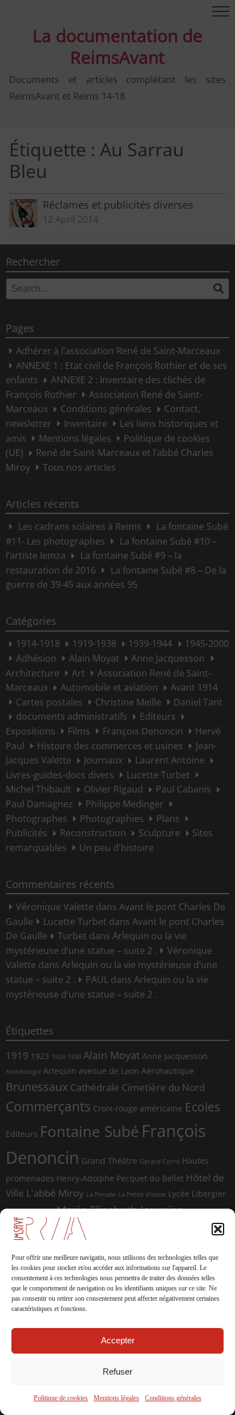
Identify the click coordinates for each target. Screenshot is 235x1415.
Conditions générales (173, 1398)
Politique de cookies (61, 1398)
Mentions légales (116, 1398)
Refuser (117, 1371)
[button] (218, 1229)
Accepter (118, 1340)
